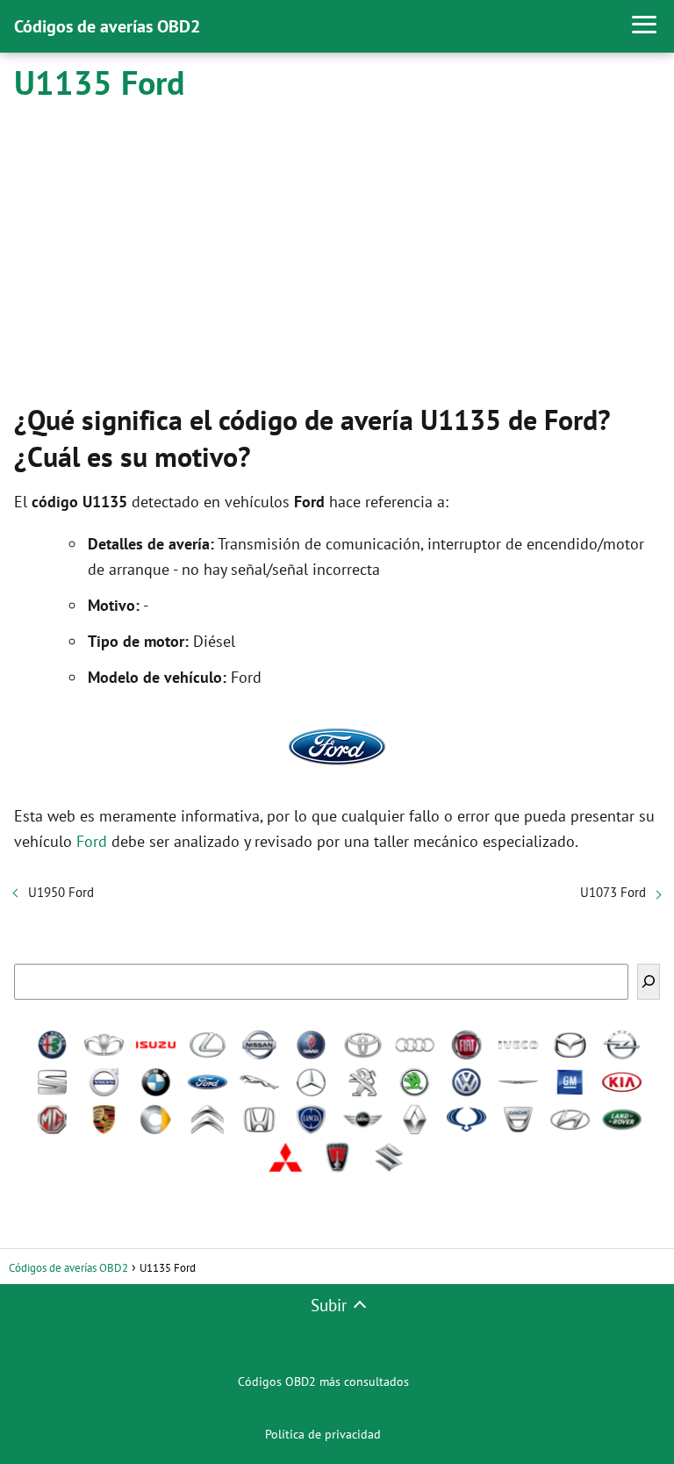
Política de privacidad (323, 1434)
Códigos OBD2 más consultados (323, 1381)
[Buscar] (648, 982)
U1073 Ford (613, 892)
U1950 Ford (61, 892)
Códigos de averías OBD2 (107, 26)
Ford (91, 841)
